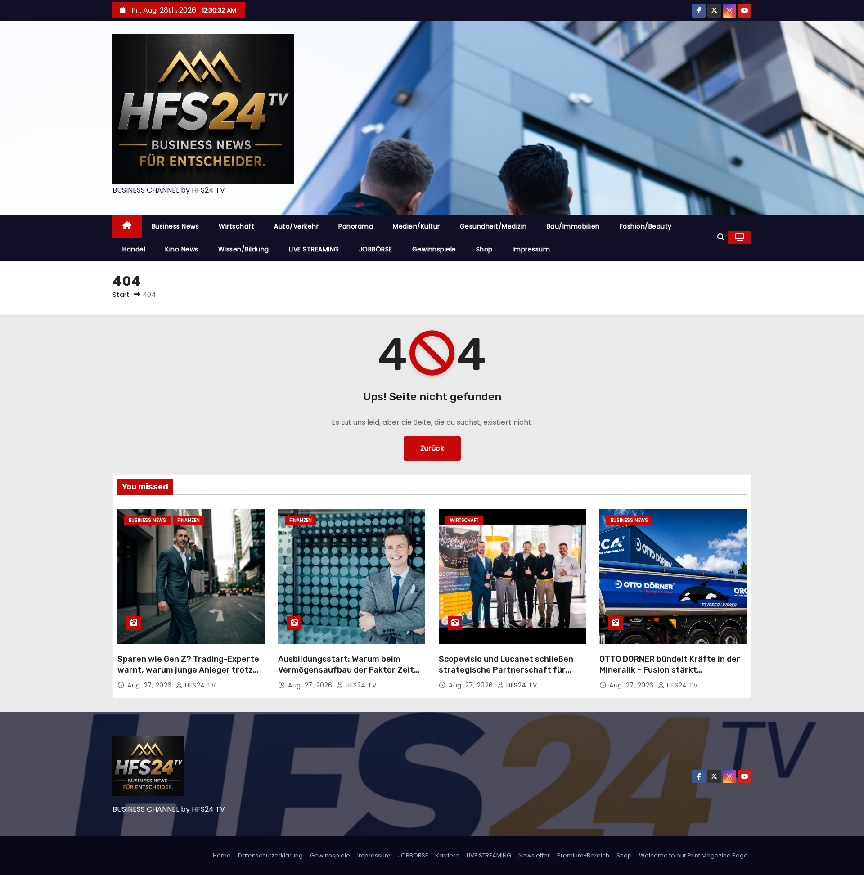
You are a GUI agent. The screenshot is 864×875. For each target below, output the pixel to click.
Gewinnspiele (434, 249)
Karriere (447, 855)
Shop (484, 249)
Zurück (432, 448)
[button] (720, 237)
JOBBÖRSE (375, 249)
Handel (133, 249)
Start (121, 294)
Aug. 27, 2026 (150, 685)
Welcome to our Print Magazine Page (693, 855)
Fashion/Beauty (646, 226)
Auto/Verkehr (296, 226)
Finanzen (188, 520)
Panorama (355, 226)
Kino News (181, 249)
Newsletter (534, 855)
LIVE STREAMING (314, 249)
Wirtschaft (236, 226)
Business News (175, 226)
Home (222, 855)
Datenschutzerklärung (270, 855)
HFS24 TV (199, 685)
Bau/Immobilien (573, 226)
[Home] (127, 226)
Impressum (531, 249)
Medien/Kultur (416, 226)
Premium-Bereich (583, 855)
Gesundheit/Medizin (493, 226)
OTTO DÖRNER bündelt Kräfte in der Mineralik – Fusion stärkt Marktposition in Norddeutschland (669, 670)
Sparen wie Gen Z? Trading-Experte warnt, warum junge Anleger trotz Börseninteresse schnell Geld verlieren (188, 675)
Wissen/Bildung (243, 249)
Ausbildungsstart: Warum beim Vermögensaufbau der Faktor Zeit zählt (346, 670)
